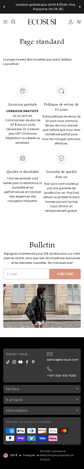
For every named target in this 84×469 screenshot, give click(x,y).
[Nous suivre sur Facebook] (27, 362)
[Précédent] (4, 6)
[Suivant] (80, 6)
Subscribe (65, 274)
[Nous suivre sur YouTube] (20, 362)
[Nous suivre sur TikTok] (8, 362)
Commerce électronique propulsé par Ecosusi (57, 455)
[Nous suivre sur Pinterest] (33, 362)
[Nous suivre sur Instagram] (14, 362)
